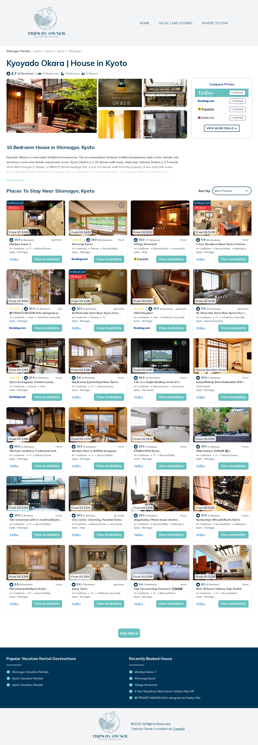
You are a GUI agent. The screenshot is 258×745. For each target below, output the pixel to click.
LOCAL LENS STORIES (175, 23)
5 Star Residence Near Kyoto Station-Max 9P (164, 691)
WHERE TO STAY (215, 23)
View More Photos (23, 127)
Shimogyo (75, 51)
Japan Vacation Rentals (27, 685)
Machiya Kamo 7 (20, 244)
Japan (38, 51)
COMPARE (237, 92)
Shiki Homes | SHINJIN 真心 (213, 450)
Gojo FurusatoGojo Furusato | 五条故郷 (158, 588)
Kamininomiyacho (213, 321)
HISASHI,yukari (143, 313)
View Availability (46, 259)
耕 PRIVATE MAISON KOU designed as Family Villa (167, 698)
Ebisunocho (148, 390)
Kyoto (49, 51)
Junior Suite (79, 588)
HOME (144, 23)
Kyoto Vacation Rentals (27, 678)
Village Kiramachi (145, 244)
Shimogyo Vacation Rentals (30, 672)
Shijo (144, 252)
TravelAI (179, 729)
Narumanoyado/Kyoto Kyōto (27, 588)
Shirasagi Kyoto (82, 244)
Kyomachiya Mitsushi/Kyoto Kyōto (218, 519)
